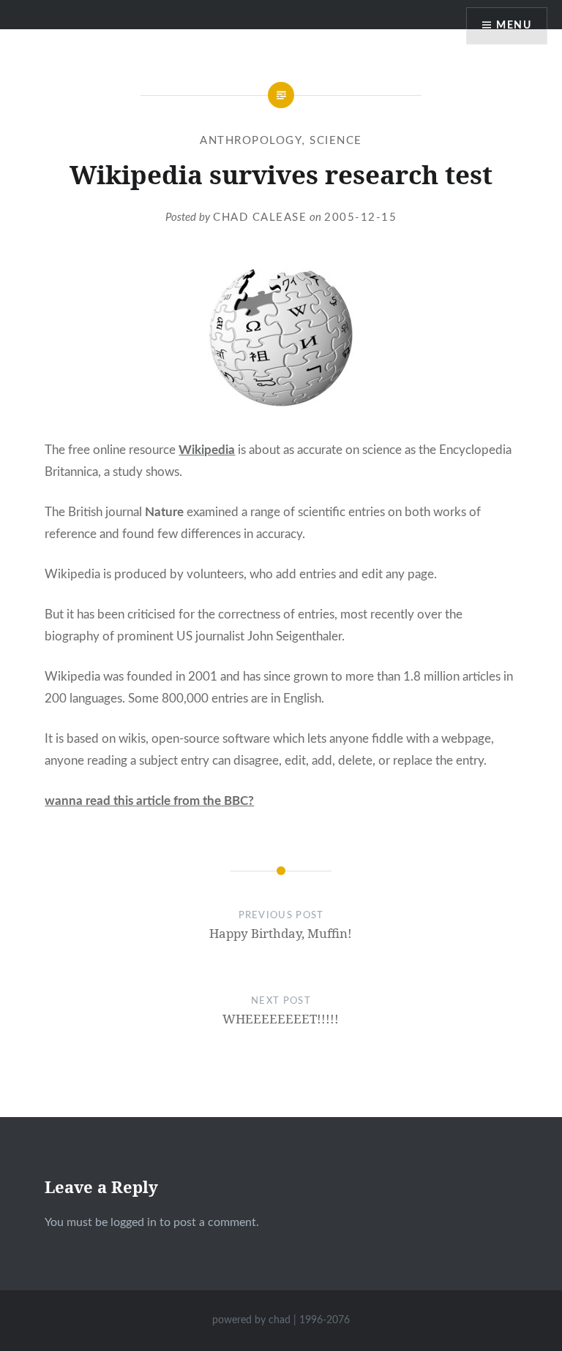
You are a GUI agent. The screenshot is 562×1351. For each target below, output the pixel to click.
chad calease (260, 217)
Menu (513, 25)
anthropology (251, 140)
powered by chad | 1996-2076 (281, 1320)
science (336, 140)
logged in (133, 1222)
